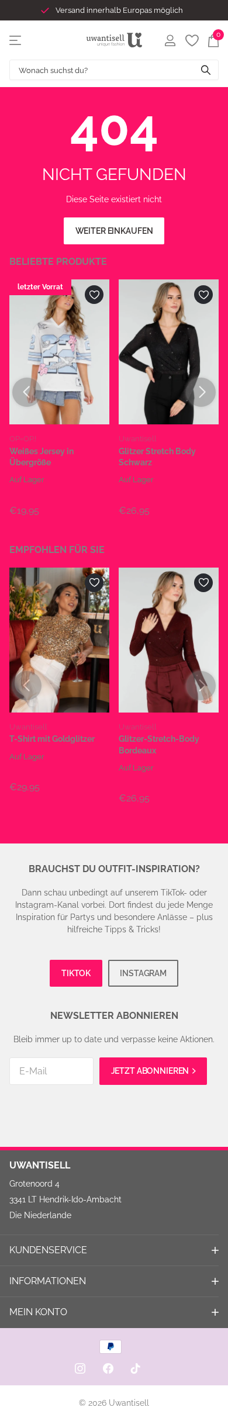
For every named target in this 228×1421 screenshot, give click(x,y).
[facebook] (108, 1368)
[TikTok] (135, 1368)
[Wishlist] (191, 40)
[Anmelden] (169, 40)
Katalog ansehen (16, 40)
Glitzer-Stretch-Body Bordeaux (159, 744)
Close (114, 1250)
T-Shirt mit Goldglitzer (52, 739)
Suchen (206, 70)
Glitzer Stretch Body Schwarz (157, 457)
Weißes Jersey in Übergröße (41, 457)
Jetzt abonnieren (151, 1071)
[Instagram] (80, 1368)
